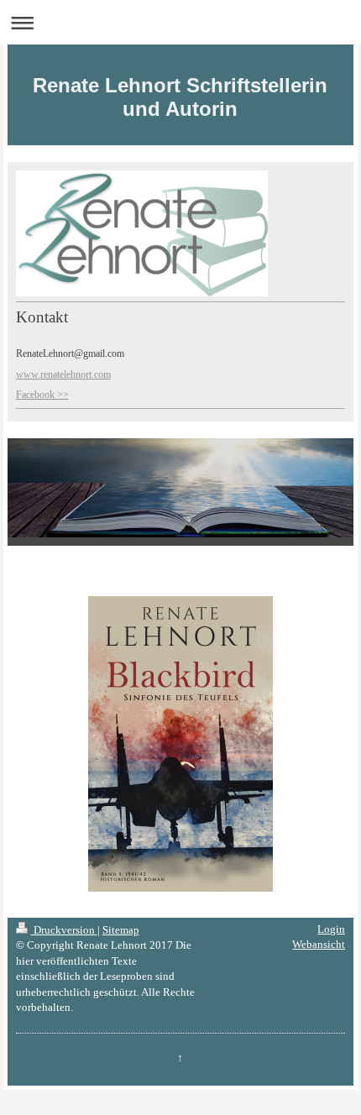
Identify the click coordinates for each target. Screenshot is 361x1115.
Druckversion (64, 930)
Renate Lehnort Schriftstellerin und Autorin (180, 97)
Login (331, 929)
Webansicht (318, 944)
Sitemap (120, 930)
